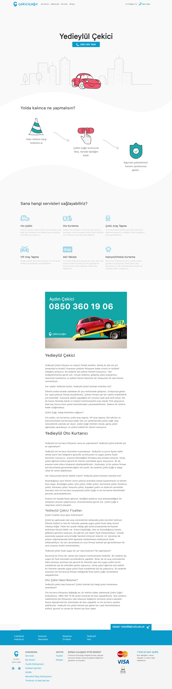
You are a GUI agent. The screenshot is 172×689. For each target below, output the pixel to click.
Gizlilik (28, 672)
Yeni (89, 639)
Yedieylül (91, 636)
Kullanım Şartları (33, 668)
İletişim (72, 4)
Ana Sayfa (45, 4)
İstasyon (42, 636)
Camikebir (19, 636)
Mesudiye (43, 639)
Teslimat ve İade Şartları (37, 680)
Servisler (64, 4)
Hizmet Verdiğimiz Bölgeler (128, 627)
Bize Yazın (146, 4)
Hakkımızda (55, 4)
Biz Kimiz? (30, 660)
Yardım (59, 656)
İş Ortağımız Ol (131, 4)
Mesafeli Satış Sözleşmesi (38, 676)
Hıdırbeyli (19, 639)
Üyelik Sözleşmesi (34, 664)
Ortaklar (67, 639)
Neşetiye (67, 636)
